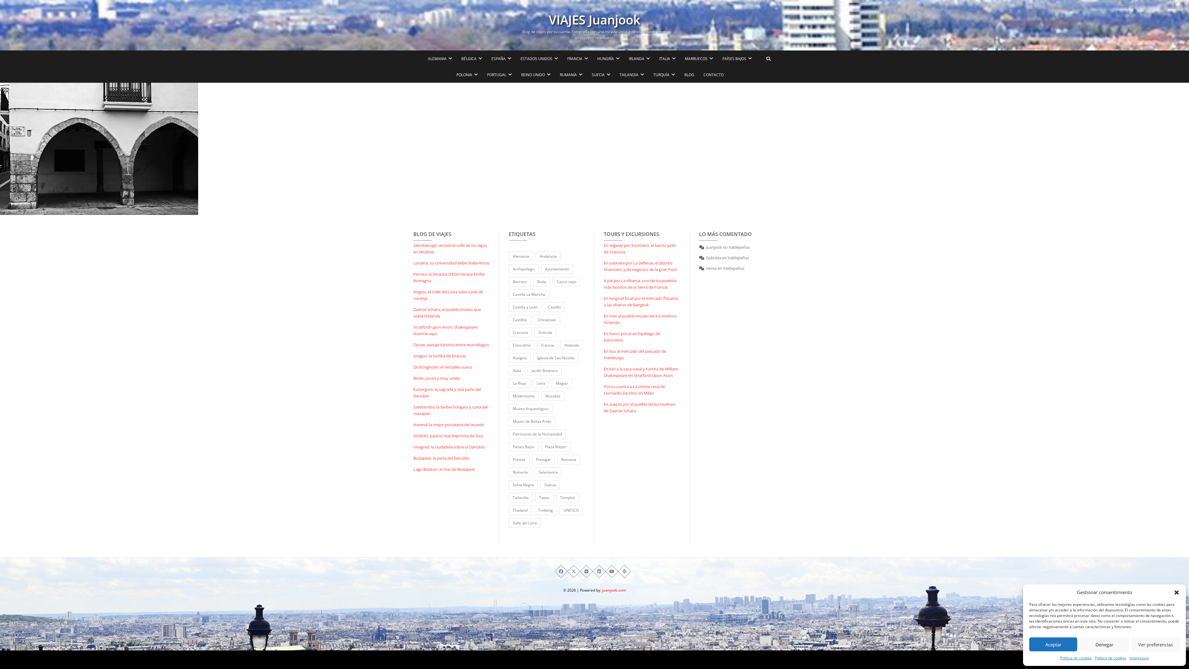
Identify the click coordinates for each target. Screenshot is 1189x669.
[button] (1177, 592)
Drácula (545, 332)
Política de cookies (1076, 658)
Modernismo (524, 396)
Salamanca (548, 472)
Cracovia (520, 332)
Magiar (562, 383)
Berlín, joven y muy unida (436, 378)
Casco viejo (566, 281)
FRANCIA (574, 58)
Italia (517, 370)
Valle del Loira (525, 523)
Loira (541, 383)
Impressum (1139, 658)
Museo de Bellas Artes (532, 421)
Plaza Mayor (555, 446)
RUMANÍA (568, 74)
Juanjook (714, 247)
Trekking (545, 510)
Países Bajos (523, 446)
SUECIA (598, 74)
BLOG (689, 74)
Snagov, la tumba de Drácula (439, 356)
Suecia (550, 485)
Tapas (544, 497)
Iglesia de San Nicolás (556, 358)
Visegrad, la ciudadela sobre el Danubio (449, 447)
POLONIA (464, 74)
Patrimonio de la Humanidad (537, 434)
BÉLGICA (469, 58)
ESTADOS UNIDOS (536, 58)
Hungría (520, 358)
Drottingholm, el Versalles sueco (442, 367)
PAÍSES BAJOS (734, 58)
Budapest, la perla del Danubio (441, 458)
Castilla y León (525, 307)
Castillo (554, 307)
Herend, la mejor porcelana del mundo (448, 424)
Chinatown (547, 319)
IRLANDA (636, 58)
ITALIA (664, 58)
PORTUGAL (496, 74)
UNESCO (571, 510)
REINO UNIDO (533, 74)
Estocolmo (522, 345)
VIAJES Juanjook (594, 19)
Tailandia (521, 497)
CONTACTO (713, 74)
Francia (547, 345)
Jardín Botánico (545, 370)
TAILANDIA (629, 74)
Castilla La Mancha (529, 294)
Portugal (543, 459)
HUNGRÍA (605, 58)
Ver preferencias (1155, 644)
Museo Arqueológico (530, 408)
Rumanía (520, 472)
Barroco (520, 281)
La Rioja (519, 383)
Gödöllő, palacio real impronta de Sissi (448, 436)
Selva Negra (523, 485)
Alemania (521, 256)
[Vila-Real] (198, 149)
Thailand (520, 510)
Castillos (520, 319)
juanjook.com (614, 590)
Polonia (519, 459)
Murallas (552, 396)
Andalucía (548, 256)
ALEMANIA (437, 58)
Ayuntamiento (557, 269)
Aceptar (1053, 644)
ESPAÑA (498, 58)
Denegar (1104, 644)
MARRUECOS (696, 58)
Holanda (571, 345)
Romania (568, 459)
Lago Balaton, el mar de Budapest (444, 469)
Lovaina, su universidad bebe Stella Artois (451, 263)
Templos (567, 497)
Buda (541, 281)
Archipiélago (523, 269)
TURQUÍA (661, 74)
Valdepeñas (739, 247)
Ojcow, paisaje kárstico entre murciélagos (451, 345)
